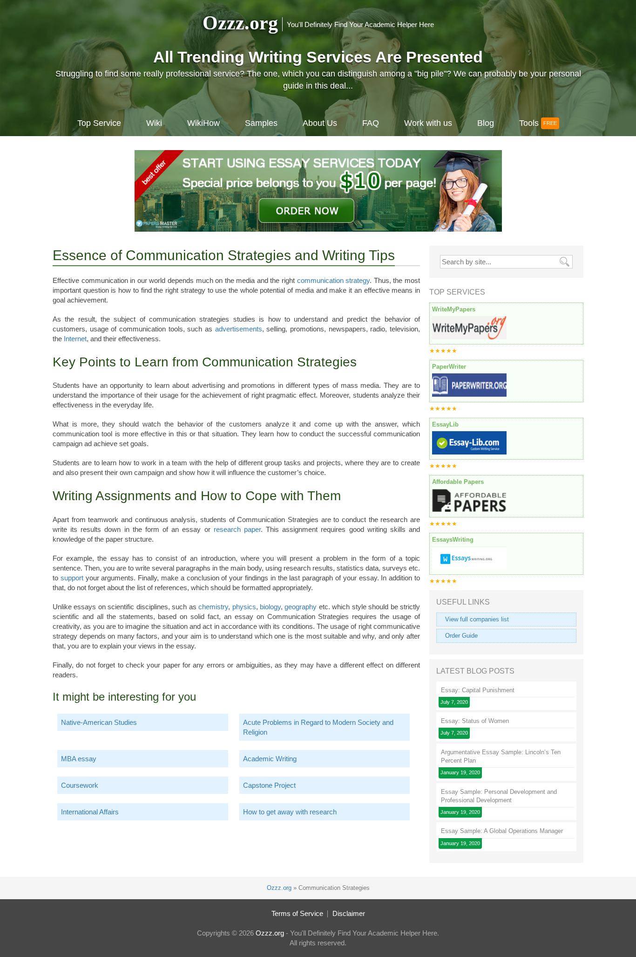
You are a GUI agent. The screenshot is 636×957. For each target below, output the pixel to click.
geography (300, 607)
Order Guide (461, 635)
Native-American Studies (99, 722)
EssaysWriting (453, 539)
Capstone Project (269, 785)
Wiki (154, 123)
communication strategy (333, 280)
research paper (237, 529)
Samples (261, 123)
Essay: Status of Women (475, 720)
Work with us (428, 123)
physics (244, 607)
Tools (529, 123)
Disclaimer (348, 913)
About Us (320, 123)
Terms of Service (297, 913)
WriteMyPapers (453, 309)
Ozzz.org (240, 23)
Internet (75, 339)
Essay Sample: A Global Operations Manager (502, 830)
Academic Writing (270, 759)
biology (270, 607)
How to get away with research (290, 812)
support (72, 578)
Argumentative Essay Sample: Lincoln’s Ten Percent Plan (501, 756)
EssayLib (445, 424)
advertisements (238, 329)
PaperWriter (449, 366)
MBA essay (78, 759)
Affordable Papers (458, 481)
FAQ (370, 123)
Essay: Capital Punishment (477, 690)
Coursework (79, 785)
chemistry (213, 607)
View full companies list (477, 619)
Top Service (99, 123)
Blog (485, 123)
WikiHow (203, 123)
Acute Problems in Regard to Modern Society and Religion (318, 727)
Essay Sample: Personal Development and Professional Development (499, 796)
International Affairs (90, 812)
